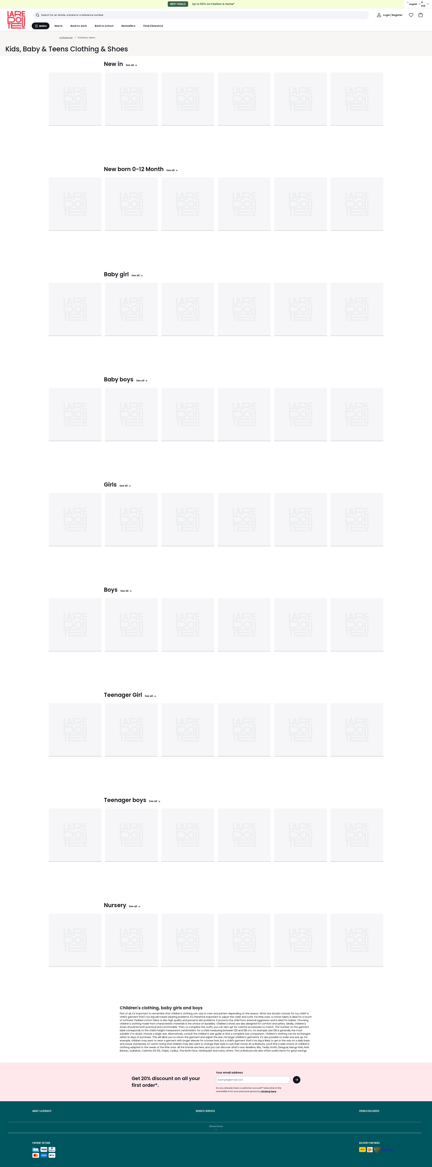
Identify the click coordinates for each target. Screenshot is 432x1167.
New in (113, 64)
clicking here (268, 1091)
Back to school (104, 26)
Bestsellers (128, 26)
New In (58, 26)
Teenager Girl (123, 695)
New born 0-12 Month (134, 169)
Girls (110, 485)
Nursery (115, 905)
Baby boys (118, 379)
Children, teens (86, 37)
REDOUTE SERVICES (205, 1110)
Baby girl (116, 274)
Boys (111, 590)
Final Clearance (153, 26)
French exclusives (369, 1110)
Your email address (229, 1073)
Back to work (79, 26)
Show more (216, 1126)
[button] (420, 15)
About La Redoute (41, 1110)
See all (130, 65)
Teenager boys (125, 800)
